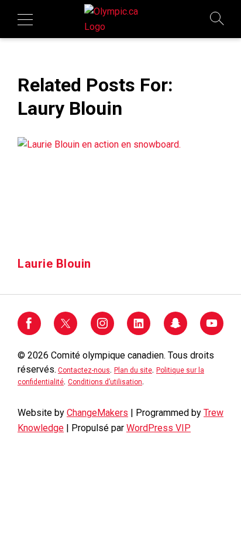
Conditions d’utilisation (105, 382)
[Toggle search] (217, 19)
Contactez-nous (84, 370)
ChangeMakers (97, 412)
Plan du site (133, 370)
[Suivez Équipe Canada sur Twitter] (65, 331)
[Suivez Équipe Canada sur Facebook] (29, 331)
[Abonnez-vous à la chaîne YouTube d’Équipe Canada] (211, 331)
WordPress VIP (158, 427)
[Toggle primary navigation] (25, 19)
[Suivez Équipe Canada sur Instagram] (102, 331)
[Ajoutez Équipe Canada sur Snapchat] (175, 331)
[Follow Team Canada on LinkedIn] (138, 331)
